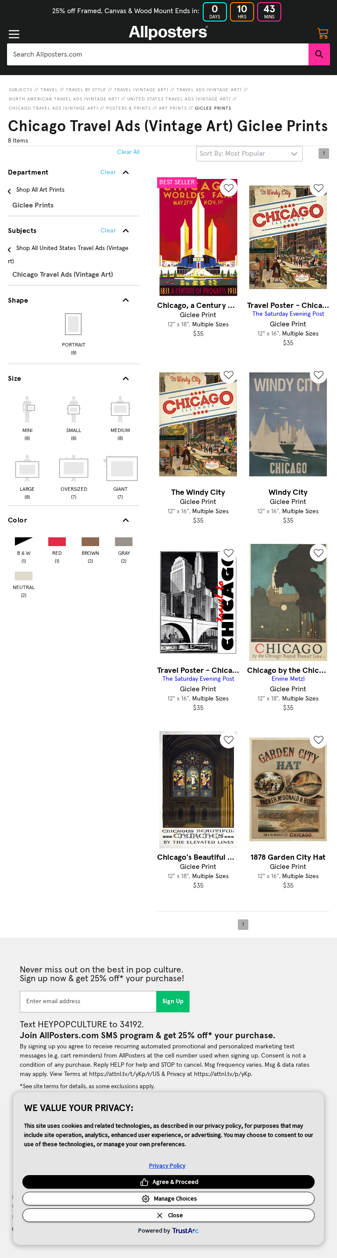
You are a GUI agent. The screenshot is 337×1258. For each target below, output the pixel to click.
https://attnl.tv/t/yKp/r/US (124, 1074)
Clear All (128, 152)
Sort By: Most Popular (232, 153)
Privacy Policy (167, 1165)
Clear (108, 231)
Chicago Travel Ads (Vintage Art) (53, 108)
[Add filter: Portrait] (74, 324)
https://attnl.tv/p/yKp (222, 1074)
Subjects (20, 90)
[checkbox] (27, 417)
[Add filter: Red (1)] (57, 539)
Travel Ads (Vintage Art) (209, 90)
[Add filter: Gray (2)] (124, 539)
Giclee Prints (213, 108)
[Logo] (168, 33)
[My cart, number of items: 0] (323, 33)
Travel (49, 90)
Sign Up (173, 1001)
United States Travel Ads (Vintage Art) (179, 99)
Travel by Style (86, 90)
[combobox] (157, 54)
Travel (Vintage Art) (141, 90)
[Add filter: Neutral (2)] (24, 574)
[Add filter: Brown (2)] (90, 539)
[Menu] (14, 34)
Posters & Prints (128, 108)
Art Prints (173, 108)
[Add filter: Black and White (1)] (24, 539)
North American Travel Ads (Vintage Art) (64, 99)
